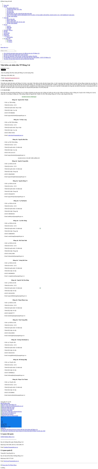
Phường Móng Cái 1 (4, 47)
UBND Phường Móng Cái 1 (7, 436)
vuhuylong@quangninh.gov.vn (15, 135)
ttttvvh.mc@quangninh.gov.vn (11, 461)
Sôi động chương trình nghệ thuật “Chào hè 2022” (16, 54)
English (10, 40)
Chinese (10, 41)
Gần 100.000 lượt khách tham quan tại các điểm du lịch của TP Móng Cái (21, 53)
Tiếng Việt (7, 38)
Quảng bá (3, 428)
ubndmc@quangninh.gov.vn (11, 447)
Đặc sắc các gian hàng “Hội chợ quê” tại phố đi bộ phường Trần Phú (20, 56)
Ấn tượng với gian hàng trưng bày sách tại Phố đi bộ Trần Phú (19, 59)
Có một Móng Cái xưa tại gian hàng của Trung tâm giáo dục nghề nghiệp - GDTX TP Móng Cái (27, 57)
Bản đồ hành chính (5, 403)
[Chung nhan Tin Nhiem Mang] (8, 465)
